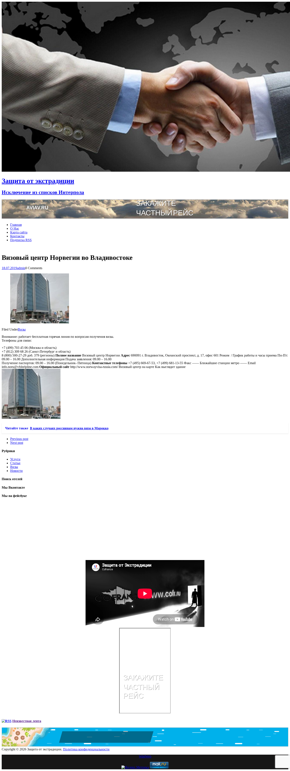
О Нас (14, 228)
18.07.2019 (9, 268)
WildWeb (145, 756)
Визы (22, 329)
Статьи (15, 463)
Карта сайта (18, 232)
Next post (16, 442)
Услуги (15, 459)
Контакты (17, 236)
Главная (16, 224)
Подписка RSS (21, 240)
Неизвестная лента (26, 721)
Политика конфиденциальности (86, 749)
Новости (16, 471)
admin (21, 268)
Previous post (19, 439)
